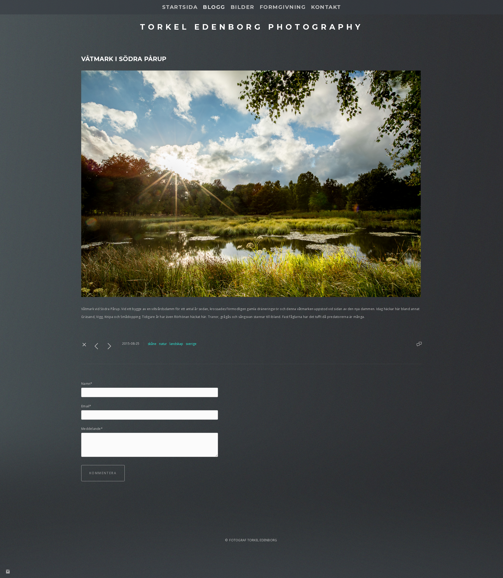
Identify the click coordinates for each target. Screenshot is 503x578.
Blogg (214, 7)
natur (163, 344)
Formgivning (283, 7)
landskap (176, 344)
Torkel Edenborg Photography (251, 26)
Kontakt (326, 7)
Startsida (180, 7)
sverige (191, 344)
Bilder (242, 7)
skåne (152, 344)
